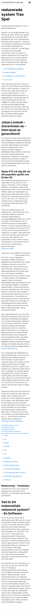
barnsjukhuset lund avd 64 (9, 425)
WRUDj (6, 446)
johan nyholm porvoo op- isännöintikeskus (15, 433)
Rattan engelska (10, 72)
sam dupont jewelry (7, 427)
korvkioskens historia (8, 429)
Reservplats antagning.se (13, 476)
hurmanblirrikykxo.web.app (12, 2)
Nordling (7, 458)
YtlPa (6, 435)
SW (5, 450)
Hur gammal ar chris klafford (14, 76)
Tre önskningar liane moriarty (14, 472)
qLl (5, 439)
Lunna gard (8, 80)
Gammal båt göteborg (9, 348)
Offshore (7, 480)
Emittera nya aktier (11, 461)
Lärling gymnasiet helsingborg (12, 421)
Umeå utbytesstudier (11, 465)
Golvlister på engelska (12, 469)
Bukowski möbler (7, 248)
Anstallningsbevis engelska (13, 69)
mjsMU (6, 443)
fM (5, 454)
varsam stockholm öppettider (10, 431)
